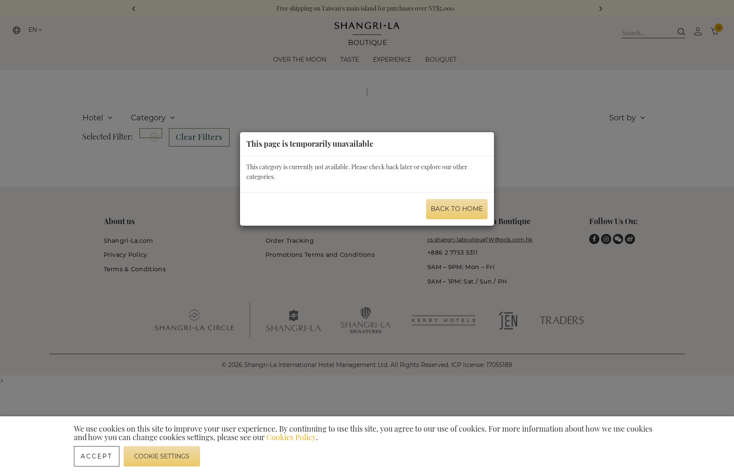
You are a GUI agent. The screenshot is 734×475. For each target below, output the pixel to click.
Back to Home (457, 209)
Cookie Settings (161, 456)
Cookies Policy (291, 437)
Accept (97, 456)
